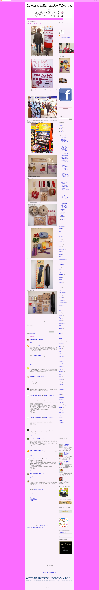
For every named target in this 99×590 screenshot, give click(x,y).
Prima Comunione (62, 377)
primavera (61, 379)
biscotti (60, 251)
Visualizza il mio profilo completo (64, 37)
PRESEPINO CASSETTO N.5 (64, 196)
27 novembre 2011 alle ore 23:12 (39, 429)
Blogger (54, 587)
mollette (60, 348)
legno (60, 340)
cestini (60, 272)
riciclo (60, 394)
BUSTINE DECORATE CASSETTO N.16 (65, 164)
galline (60, 317)
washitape (61, 422)
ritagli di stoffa (61, 397)
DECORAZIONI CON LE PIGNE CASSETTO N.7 (65, 189)
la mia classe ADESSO (46, 18)
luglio (62, 213)
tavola (60, 415)
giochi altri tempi (62, 323)
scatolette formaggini (62, 405)
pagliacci (60, 354)
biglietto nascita (61, 249)
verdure (60, 420)
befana (60, 246)
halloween (61, 326)
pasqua (60, 359)
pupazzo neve (61, 386)
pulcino (60, 382)
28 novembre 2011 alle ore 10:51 (38, 450)
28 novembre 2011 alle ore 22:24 (48, 458)
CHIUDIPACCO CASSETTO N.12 (64, 174)
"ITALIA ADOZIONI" (62, 532)
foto (59, 312)
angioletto (60, 233)
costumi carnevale (62, 289)
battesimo (61, 244)
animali (60, 234)
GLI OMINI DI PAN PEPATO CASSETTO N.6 (65, 193)
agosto (62, 212)
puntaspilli (61, 384)
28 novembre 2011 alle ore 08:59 (38, 438)
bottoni (60, 252)
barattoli (60, 243)
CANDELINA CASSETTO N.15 (64, 166)
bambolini (60, 241)
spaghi (60, 409)
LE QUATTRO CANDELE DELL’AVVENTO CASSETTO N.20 (65, 153)
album (60, 231)
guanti (60, 325)
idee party (61, 328)
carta (60, 267)
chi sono (35, 18)
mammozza (32, 429)
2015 (61, 127)
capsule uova (61, 264)
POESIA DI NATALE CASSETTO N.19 (64, 156)
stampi (60, 410)
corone (60, 287)
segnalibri (60, 407)
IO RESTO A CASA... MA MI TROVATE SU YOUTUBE (67, 453)
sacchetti (60, 400)
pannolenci (61, 358)
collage (60, 277)
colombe (60, 279)
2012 (61, 131)
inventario (60, 331)
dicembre (63, 134)
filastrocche (61, 305)
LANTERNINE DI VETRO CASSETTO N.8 (65, 186)
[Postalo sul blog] (50, 332)
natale (60, 353)
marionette (61, 343)
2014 (61, 128)
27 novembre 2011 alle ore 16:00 (38, 355)
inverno (60, 333)
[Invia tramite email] (49, 332)
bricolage (60, 254)
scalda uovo (61, 402)
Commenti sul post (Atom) (43, 525)
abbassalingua (61, 226)
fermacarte (61, 297)
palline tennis (61, 356)
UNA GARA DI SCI (67, 461)
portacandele (61, 371)
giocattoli (60, 320)
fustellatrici (61, 315)
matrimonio (61, 346)
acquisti (31, 333)
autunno (60, 236)
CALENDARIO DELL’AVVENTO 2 (67, 445)
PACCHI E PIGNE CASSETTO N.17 (64, 161)
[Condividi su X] (51, 332)
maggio (62, 216)
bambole (60, 239)
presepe (60, 376)
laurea (60, 336)
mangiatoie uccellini (62, 341)
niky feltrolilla (32, 376)
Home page (30, 18)
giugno (62, 215)
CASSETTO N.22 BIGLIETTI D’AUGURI (65, 147)
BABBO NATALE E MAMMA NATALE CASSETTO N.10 (64, 180)
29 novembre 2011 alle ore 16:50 (38, 473)
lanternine (60, 335)
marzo (62, 219)
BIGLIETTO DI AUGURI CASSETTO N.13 (65, 171)
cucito (60, 290)
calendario (61, 257)
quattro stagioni (61, 389)
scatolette (61, 404)
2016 (61, 125)
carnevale (60, 266)
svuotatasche (61, 412)
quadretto (60, 387)
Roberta (31, 473)
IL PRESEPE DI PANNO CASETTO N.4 (65, 198)
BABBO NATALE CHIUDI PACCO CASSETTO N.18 (65, 158)
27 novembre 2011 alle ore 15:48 (38, 345)
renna (60, 392)
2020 (61, 124)
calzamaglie (61, 261)
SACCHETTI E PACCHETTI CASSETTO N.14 (64, 168)
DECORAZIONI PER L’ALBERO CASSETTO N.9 (64, 183)
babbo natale (61, 238)
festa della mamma (62, 302)
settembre (63, 210)
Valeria (31, 339)
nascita (60, 349)
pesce (60, 364)
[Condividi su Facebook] (52, 332)
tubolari (60, 417)
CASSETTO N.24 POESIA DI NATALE (65, 141)
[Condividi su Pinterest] (53, 332)
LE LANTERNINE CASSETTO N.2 (64, 204)
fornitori (60, 310)
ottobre (62, 209)
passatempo (61, 361)
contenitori (61, 282)
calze (60, 262)
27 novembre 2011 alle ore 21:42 (48, 417)
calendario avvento (62, 259)
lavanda (60, 338)
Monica (31, 345)
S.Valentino (61, 399)
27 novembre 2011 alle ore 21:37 (48, 395)
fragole (60, 313)
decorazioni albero (62, 292)
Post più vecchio (53, 521)
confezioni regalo (62, 280)
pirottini (60, 369)
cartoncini (60, 269)
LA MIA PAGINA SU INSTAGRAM (57, 18)
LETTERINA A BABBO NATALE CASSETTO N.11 (65, 176)
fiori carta (60, 308)
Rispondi (31, 342)
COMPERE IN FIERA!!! (65, 139)
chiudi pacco (61, 274)
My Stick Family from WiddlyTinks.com (49, 572)
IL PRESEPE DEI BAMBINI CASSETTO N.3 (65, 201)
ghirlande (60, 318)
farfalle (60, 295)
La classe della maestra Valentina (35, 395)
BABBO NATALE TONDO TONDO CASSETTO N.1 (64, 206)
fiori (59, 307)
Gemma (31, 438)
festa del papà (61, 300)
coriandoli (60, 285)
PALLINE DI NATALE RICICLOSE (64, 137)
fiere (34, 333)
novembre (63, 135)
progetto (60, 381)
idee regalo (61, 330)
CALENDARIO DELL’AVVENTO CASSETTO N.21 (64, 149)
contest (60, 284)
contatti (39, 18)
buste (60, 256)
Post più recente (30, 521)
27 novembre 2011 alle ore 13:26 (37, 339)
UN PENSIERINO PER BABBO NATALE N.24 (68, 477)
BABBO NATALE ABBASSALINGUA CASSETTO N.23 (64, 144)
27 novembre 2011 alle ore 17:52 (40, 376)
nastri (60, 351)
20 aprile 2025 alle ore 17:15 (38, 489)
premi (60, 374)
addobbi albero (61, 229)
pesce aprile (61, 366)
